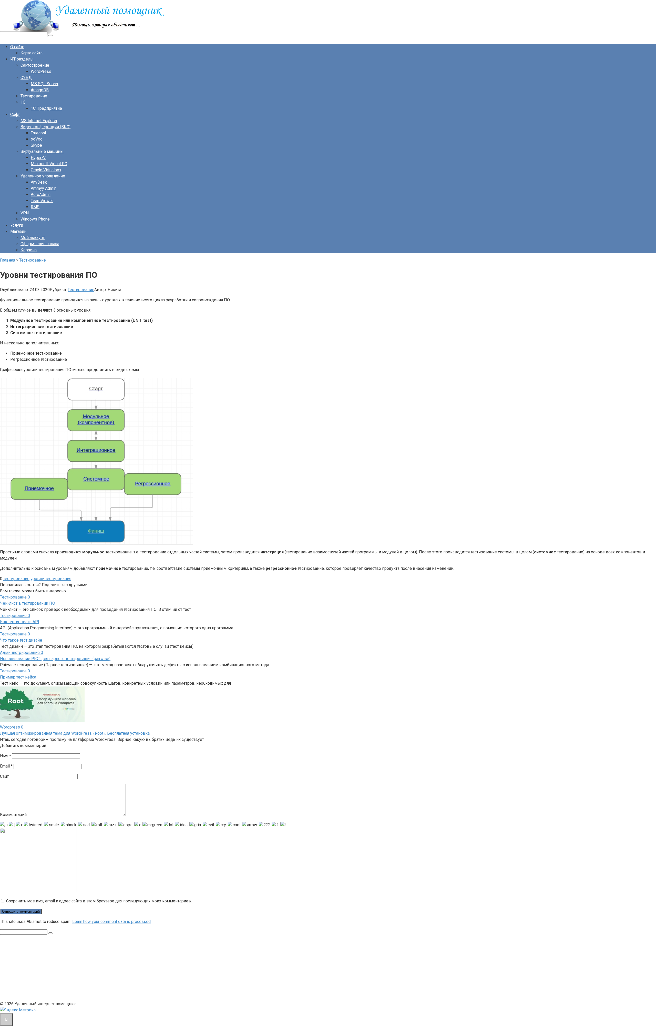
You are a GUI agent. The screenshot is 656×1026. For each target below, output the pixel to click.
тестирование (16, 578)
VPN (24, 213)
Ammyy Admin (43, 188)
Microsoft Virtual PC (49, 163)
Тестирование (33, 96)
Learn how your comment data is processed (111, 921)
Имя (5, 755)
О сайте (17, 46)
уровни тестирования (50, 578)
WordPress (41, 71)
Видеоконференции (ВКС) (45, 126)
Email (6, 766)
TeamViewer (42, 200)
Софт (15, 114)
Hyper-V (38, 157)
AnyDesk (39, 182)
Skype (36, 145)
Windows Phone (35, 219)
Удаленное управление (42, 176)
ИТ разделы (22, 59)
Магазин (18, 231)
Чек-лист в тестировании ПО (27, 603)
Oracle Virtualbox (46, 169)
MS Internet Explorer (38, 120)
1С (22, 102)
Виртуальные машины (42, 151)
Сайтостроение (34, 65)
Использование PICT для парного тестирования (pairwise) (55, 658)
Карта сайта (31, 53)
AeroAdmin (40, 194)
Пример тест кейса (18, 677)
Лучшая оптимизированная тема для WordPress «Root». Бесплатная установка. (75, 733)
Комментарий (13, 814)
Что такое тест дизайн (21, 640)
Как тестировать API (19, 621)
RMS (35, 206)
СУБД (26, 77)
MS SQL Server (44, 83)
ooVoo (37, 139)
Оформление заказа (39, 243)
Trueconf (38, 133)
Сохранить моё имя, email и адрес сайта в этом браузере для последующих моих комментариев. (99, 901)
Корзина (28, 249)
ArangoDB (40, 89)
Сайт (4, 776)
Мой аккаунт (32, 237)
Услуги (16, 225)
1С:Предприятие (46, 108)
